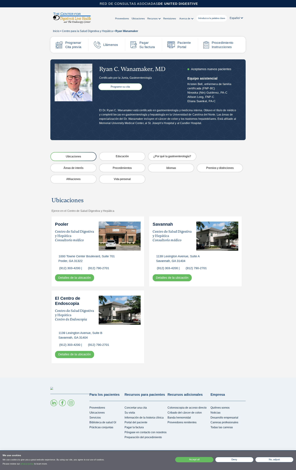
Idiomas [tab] (171, 167)
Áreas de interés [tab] (73, 167)
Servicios (95, 417)
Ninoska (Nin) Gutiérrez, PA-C (207, 92)
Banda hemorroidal (179, 417)
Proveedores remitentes (182, 422)
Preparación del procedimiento (143, 437)
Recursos (152, 18)
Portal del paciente (136, 422)
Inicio (56, 31)
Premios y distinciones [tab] (220, 167)
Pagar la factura (134, 427)
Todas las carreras (222, 427)
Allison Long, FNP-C (200, 97)
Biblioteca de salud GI (102, 422)
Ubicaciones (138, 18)
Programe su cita (120, 86)
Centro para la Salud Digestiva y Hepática (87, 31)
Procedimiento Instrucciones (222, 45)
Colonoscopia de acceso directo (187, 407)
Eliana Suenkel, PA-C (201, 101)
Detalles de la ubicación (74, 277)
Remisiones (169, 18)
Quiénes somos (220, 407)
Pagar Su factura (147, 45)
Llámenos (110, 45)
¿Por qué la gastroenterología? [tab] (172, 156)
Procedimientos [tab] (122, 167)
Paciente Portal (184, 45)
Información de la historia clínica (144, 417)
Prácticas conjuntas (101, 427)
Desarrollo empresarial (224, 417)
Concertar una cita (136, 407)
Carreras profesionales (224, 422)
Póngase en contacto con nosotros (145, 432)
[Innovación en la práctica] (72, 19)
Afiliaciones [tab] (73, 179)
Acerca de (184, 18)
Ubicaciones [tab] (73, 156)
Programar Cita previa (73, 45)
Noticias (215, 412)
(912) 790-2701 (98, 268)
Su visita (130, 412)
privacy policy (27, 464)
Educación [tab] (122, 156)
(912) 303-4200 (69, 268)
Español (235, 18)
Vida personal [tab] (122, 179)
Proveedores (122, 18)
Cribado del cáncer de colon (185, 412)
